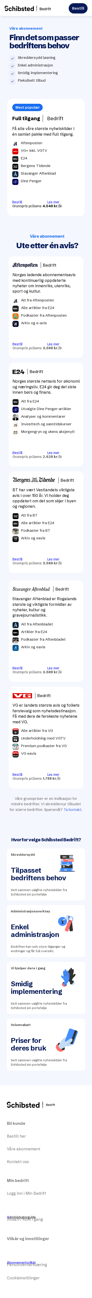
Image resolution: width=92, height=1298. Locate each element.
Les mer (53, 202)
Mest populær (27, 107)
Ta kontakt (72, 809)
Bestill (78, 8)
